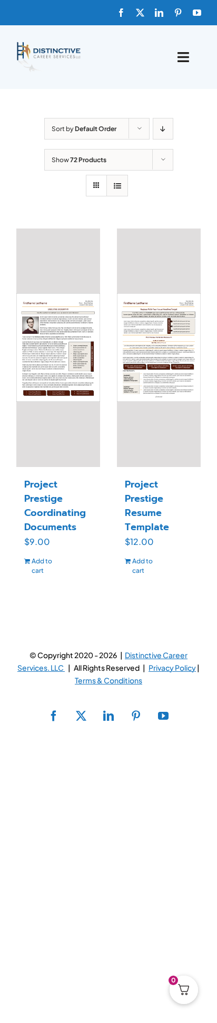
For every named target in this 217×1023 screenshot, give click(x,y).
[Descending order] (163, 129)
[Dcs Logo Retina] (48, 45)
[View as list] (117, 185)
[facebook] (121, 12)
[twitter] (140, 12)
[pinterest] (178, 12)
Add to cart (42, 565)
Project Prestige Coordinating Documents (55, 505)
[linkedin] (159, 12)
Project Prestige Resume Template (147, 505)
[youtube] (197, 12)
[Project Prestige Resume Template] (159, 348)
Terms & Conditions (108, 680)
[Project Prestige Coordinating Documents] (58, 348)
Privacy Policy (172, 667)
